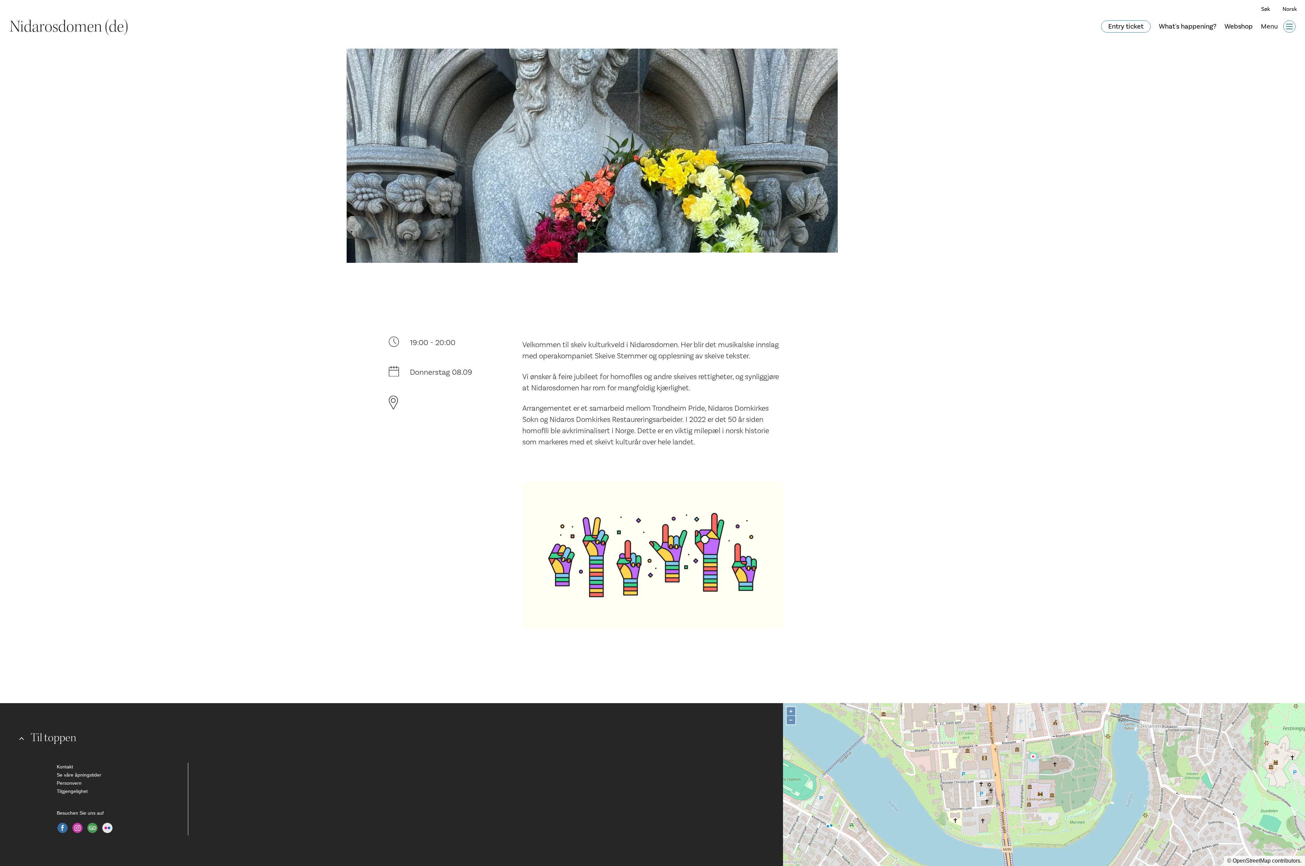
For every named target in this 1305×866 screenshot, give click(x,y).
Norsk (1290, 9)
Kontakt (65, 766)
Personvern (69, 783)
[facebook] (62, 828)
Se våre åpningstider (79, 775)
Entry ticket (1126, 26)
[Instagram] (77, 828)
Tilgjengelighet (72, 791)
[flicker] (107, 828)
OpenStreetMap (1252, 861)
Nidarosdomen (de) (69, 26)
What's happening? (1187, 26)
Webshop (1238, 26)
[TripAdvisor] (92, 828)
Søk (1265, 9)
